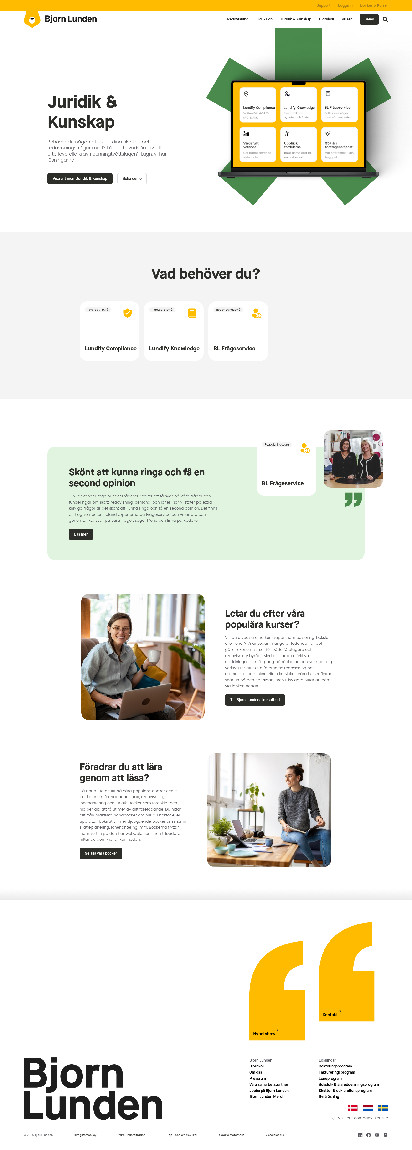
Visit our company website (363, 1118)
